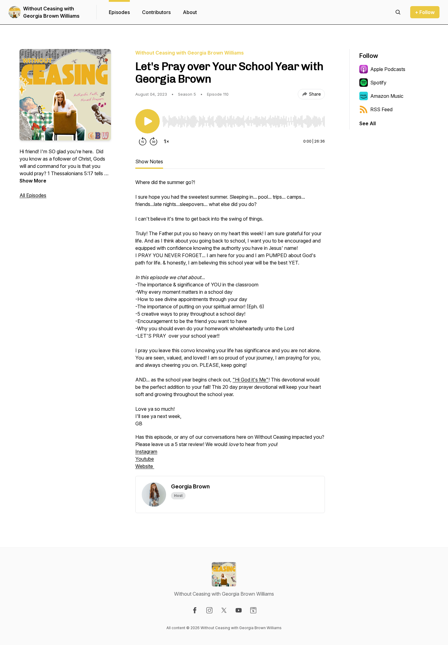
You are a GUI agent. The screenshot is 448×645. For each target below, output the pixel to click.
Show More (33, 181)
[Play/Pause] (147, 121)
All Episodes (33, 195)
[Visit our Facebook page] (195, 610)
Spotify (378, 83)
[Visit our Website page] (253, 610)
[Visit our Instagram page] (209, 610)
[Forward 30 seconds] (153, 141)
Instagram (146, 451)
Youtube (144, 459)
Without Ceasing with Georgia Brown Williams (51, 12)
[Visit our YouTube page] (239, 610)
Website (144, 466)
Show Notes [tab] (149, 161)
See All (367, 123)
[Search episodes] (398, 12)
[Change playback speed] (166, 141)
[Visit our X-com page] (224, 610)
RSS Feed (381, 109)
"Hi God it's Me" (250, 380)
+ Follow (425, 12)
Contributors (156, 12)
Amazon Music (387, 96)
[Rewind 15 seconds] (142, 141)
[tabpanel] (230, 327)
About (190, 12)
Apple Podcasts (387, 69)
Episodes (119, 12)
